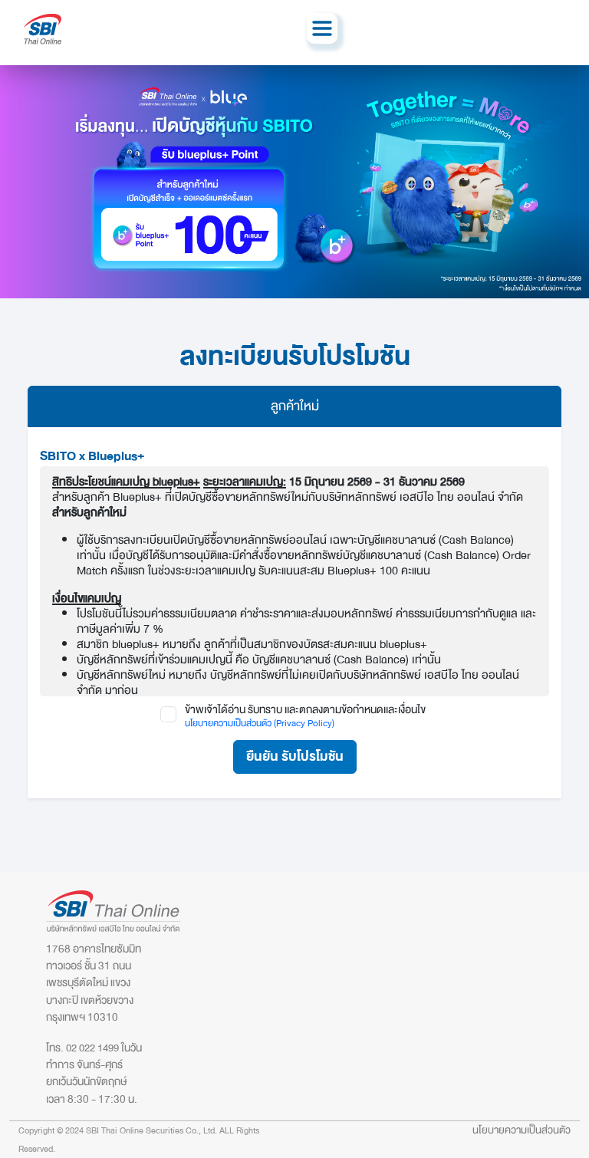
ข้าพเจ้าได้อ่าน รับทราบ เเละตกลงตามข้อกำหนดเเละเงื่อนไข (305, 710)
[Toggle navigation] (322, 28)
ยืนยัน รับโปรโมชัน (295, 756)
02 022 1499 (92, 1048)
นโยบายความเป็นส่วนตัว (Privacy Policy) (259, 723)
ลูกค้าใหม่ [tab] (295, 406)
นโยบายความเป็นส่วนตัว (521, 1130)
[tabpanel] (294, 612)
